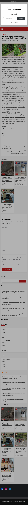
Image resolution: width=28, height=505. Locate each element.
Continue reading (14, 22)
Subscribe (21, 18)
